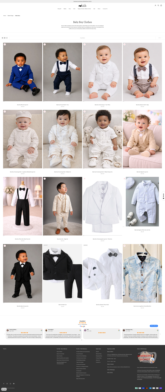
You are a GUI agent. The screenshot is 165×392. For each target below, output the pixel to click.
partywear (150, 376)
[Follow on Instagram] (7, 383)
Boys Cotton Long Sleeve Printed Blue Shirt (142, 306)
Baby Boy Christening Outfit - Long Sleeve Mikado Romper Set (22, 171)
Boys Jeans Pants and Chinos (63, 360)
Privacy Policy (99, 358)
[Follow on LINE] (13, 383)
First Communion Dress (81, 358)
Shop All (59, 8)
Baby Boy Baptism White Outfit (102, 304)
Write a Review (154, 325)
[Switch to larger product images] (2, 38)
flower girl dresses (148, 377)
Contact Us (105, 8)
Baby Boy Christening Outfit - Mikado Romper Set (102, 171)
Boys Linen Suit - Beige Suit (62, 239)
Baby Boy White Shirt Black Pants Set (22, 239)
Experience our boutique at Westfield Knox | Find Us (82, 1)
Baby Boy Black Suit (63, 304)
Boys (70, 8)
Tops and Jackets (79, 362)
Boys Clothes (59, 351)
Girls (74, 8)
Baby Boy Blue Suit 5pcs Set (22, 104)
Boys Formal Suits (60, 353)
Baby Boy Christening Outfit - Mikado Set (62, 171)
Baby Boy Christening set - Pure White (102, 104)
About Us (98, 360)
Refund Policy (99, 353)
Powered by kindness (11, 388)
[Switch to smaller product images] (4, 38)
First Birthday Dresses (80, 360)
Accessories (78, 370)
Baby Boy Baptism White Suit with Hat (142, 229)
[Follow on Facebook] (3, 383)
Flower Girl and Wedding (81, 355)
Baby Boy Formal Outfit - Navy (62, 104)
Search (97, 351)
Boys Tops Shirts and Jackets (63, 358)
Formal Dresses (79, 353)
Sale (94, 8)
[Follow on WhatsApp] (10, 383)
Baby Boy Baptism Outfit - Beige (142, 104)
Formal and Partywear (80, 364)
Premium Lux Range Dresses (82, 366)
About (99, 8)
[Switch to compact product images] (6, 38)
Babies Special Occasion (81, 372)
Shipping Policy (99, 355)
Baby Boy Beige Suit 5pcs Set (142, 171)
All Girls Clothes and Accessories (83, 351)
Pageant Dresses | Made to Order (84, 8)
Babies (65, 8)
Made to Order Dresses (81, 368)
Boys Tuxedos (59, 355)
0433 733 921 (110, 372)
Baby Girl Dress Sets (80, 378)
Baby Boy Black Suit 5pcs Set (22, 306)
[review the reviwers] (41, 330)
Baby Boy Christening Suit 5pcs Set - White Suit (102, 239)
